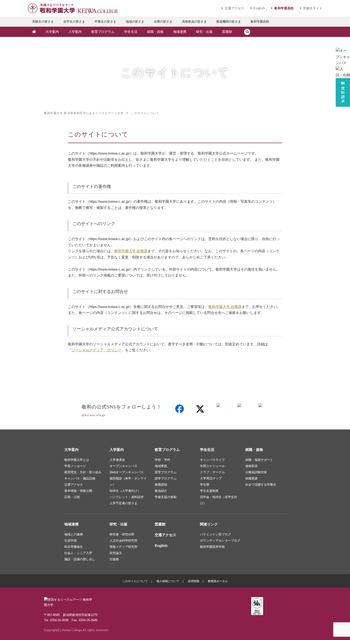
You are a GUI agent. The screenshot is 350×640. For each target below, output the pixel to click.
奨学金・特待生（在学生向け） (218, 500)
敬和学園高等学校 (212, 547)
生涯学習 (70, 540)
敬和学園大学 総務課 (130, 251)
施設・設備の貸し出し (79, 559)
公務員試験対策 (256, 472)
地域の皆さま (135, 21)
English (259, 8)
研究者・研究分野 (122, 534)
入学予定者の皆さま (123, 503)
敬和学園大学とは (76, 460)
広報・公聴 (72, 497)
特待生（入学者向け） (125, 491)
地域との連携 (73, 534)
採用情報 (193, 581)
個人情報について (167, 581)
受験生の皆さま (43, 21)
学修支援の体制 (165, 497)
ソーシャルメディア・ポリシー (96, 350)
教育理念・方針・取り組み (82, 472)
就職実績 (251, 478)
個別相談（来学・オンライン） (128, 481)
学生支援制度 (209, 491)
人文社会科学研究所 (123, 540)
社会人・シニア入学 (78, 553)
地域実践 (161, 466)
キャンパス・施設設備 (79, 478)
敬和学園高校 (284, 8)
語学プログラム (165, 478)
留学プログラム (165, 472)
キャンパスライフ (212, 460)
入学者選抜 (117, 460)
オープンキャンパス (123, 466)
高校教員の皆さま (194, 21)
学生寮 (204, 484)
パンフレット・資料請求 (127, 497)
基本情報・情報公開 (78, 491)
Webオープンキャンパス (127, 472)
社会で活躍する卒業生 (260, 484)
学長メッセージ (75, 466)
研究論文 (116, 553)
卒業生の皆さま (105, 21)
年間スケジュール (212, 466)
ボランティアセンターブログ (220, 540)
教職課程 (161, 484)
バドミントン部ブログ (215, 534)
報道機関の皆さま (228, 21)
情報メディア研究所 (123, 547)
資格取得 (251, 466)
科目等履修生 (73, 547)
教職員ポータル (218, 581)
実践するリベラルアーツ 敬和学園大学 (72, 8)
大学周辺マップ (211, 478)
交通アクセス (234, 8)
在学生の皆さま (74, 21)
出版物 (114, 559)
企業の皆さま (163, 21)
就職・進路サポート (259, 460)
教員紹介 (161, 491)
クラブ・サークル (212, 472)
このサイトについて (135, 581)
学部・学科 (162, 460)
